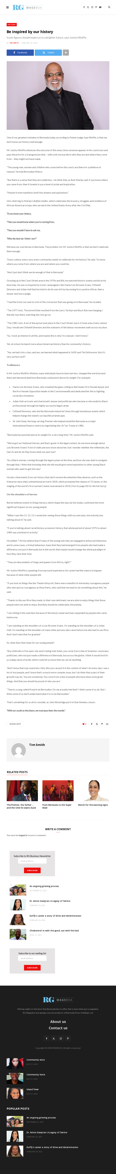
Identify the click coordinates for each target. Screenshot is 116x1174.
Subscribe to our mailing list (32, 953)
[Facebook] (91, 724)
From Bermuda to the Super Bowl (57, 806)
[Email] (107, 724)
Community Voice (36, 1074)
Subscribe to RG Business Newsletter (32, 856)
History (12, 24)
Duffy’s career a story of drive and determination (55, 915)
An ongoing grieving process (44, 886)
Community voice (36, 1059)
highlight (15, 724)
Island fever (33, 1089)
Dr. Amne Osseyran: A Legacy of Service (50, 900)
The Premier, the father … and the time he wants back (21, 806)
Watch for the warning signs (93, 804)
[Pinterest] (102, 724)
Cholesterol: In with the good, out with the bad (54, 930)
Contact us (58, 1027)
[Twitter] (97, 724)
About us (58, 1021)
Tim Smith (14, 43)
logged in (23, 835)
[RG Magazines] (28, 7)
